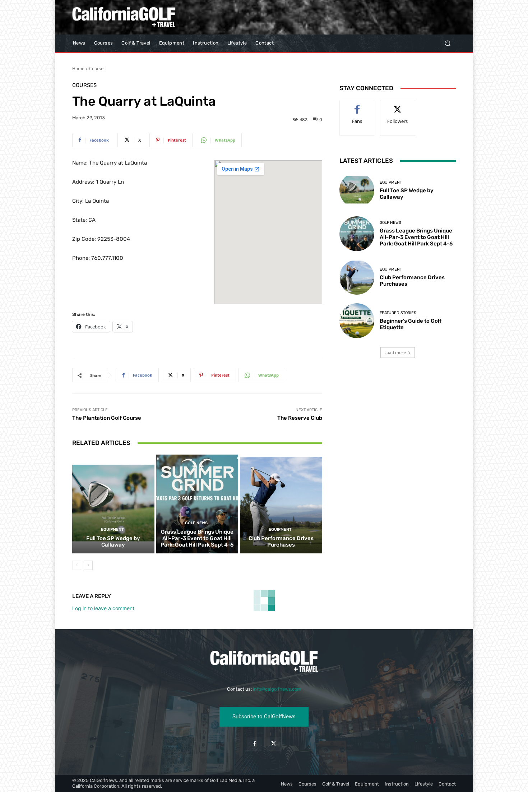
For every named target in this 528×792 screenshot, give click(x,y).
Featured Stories (398, 313)
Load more (395, 352)
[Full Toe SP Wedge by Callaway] (113, 504)
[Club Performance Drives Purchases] (281, 504)
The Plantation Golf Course (106, 418)
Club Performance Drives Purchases (281, 541)
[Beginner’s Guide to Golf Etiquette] (356, 320)
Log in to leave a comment (103, 608)
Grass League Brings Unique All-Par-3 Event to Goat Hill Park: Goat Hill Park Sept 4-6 (197, 538)
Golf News (196, 523)
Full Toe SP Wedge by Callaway (113, 541)
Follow (397, 105)
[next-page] (88, 565)
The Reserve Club (299, 418)
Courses (97, 68)
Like (357, 105)
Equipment (112, 529)
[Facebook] (254, 744)
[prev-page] (76, 565)
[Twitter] (274, 744)
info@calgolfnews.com (277, 689)
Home (78, 68)
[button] (447, 43)
